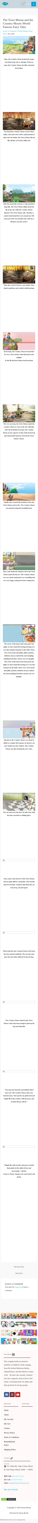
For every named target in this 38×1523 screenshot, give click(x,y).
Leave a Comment (9, 31)
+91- (14, 1476)
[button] (28, 4)
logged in (18, 1287)
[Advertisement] (19, 91)
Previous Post (19, 1267)
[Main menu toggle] (33, 4)
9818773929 (20, 1476)
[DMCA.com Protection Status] (8, 1499)
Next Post (18, 1273)
